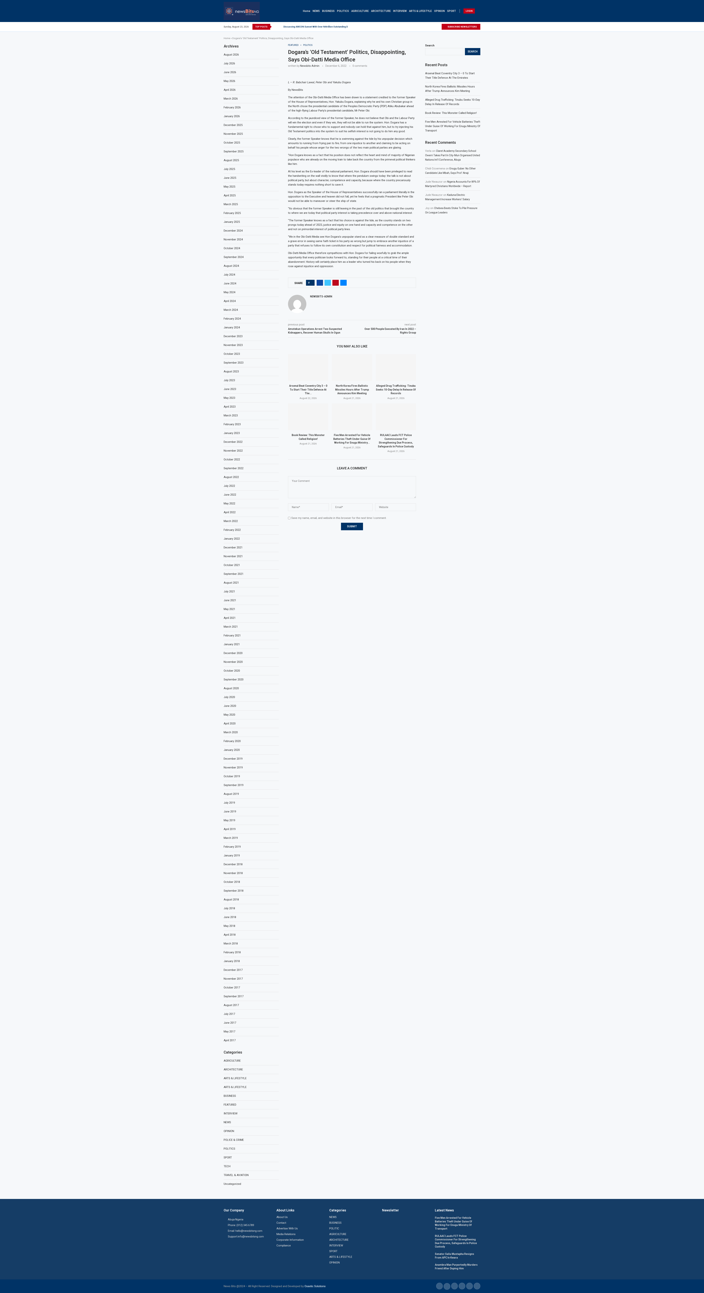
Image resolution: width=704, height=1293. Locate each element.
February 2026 (232, 107)
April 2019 (230, 829)
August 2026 (231, 54)
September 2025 (233, 151)
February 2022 (232, 530)
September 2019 (233, 785)
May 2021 (229, 609)
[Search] (478, 11)
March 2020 (231, 732)
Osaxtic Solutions (315, 1286)
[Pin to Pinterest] (335, 283)
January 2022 (232, 538)
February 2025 (232, 213)
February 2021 (232, 635)
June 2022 (230, 494)
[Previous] (275, 27)
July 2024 (229, 274)
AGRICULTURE (360, 11)
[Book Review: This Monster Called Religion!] (308, 416)
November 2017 (233, 978)
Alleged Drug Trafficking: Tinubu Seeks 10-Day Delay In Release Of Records (396, 389)
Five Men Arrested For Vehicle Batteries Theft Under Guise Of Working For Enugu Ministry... (352, 439)
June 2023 (230, 389)
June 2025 (230, 178)
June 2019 (230, 811)
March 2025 (231, 204)
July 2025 (229, 169)
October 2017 (232, 987)
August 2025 (231, 160)
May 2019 (229, 820)
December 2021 (233, 547)
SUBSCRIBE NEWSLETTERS (462, 26)
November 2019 (233, 767)
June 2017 (230, 1022)
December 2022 (233, 442)
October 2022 (232, 459)
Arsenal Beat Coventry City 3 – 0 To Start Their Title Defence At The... (308, 389)
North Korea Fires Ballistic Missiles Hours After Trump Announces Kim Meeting (352, 389)
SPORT (451, 11)
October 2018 (232, 882)
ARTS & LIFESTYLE (420, 11)
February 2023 (232, 424)
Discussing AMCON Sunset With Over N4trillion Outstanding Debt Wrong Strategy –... (327, 26)
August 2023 (231, 371)
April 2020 (230, 723)
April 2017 (230, 1040)
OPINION (439, 11)
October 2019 (232, 776)
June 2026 (230, 72)
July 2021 (229, 591)
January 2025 (232, 222)
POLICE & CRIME (234, 1140)
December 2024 (233, 230)
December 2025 (233, 125)
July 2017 (229, 1014)
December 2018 (233, 864)
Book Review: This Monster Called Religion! (451, 113)
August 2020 (231, 688)
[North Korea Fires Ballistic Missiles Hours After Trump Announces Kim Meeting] (352, 367)
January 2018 (232, 961)
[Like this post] (311, 283)
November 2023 (233, 345)
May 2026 (229, 81)
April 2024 (230, 301)
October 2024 (232, 248)
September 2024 (233, 257)
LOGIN (469, 11)
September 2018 (233, 890)
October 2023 (232, 354)
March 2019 (231, 838)
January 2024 (232, 327)
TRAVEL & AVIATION (236, 1175)
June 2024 (230, 283)
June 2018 (230, 917)
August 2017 (231, 1005)
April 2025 (230, 195)
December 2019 (233, 758)
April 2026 (230, 89)
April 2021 (230, 618)
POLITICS (343, 11)
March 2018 (231, 943)
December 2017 (233, 970)
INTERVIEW (400, 11)
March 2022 (231, 521)
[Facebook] (430, 26)
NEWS (316, 11)
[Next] (280, 27)
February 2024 (232, 318)
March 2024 (231, 310)
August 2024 (231, 266)
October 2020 (232, 670)
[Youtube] (438, 26)
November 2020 (233, 662)
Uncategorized (232, 1184)
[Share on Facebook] (320, 283)
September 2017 (233, 996)
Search (429, 45)
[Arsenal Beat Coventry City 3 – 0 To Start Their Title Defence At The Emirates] (308, 367)
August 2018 (231, 899)
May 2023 (229, 398)
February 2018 (232, 952)
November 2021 (233, 556)
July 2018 (229, 908)
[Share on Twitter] (327, 283)
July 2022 (229, 486)
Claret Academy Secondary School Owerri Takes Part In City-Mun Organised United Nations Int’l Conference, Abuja (452, 155)
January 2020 (232, 750)
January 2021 (232, 644)
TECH (227, 1166)
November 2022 (233, 450)
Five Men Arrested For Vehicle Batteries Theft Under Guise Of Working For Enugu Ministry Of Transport (452, 126)
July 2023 (229, 380)
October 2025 (232, 142)
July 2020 (229, 697)
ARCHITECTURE (381, 11)
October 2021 (232, 565)
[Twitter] (434, 26)
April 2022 (230, 512)
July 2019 (229, 802)
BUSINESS (328, 11)
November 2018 (233, 873)
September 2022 (233, 468)
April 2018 (230, 934)
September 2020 (233, 679)
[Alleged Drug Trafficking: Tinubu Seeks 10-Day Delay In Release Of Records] (396, 367)
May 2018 (229, 926)
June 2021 (230, 600)
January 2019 (232, 855)
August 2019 (231, 794)
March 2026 (231, 98)
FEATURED (230, 1104)
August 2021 (231, 582)
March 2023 (231, 415)
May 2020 (229, 714)
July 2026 (229, 63)
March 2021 (231, 626)
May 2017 (229, 1031)
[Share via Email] (343, 283)
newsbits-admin (309, 65)
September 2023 (233, 362)
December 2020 (233, 653)
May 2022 (229, 503)
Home (306, 11)
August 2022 (231, 477)
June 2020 (230, 706)
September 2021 (233, 574)
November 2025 (233, 133)
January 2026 (232, 116)
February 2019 (232, 846)
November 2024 (233, 239)
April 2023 (230, 406)
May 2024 (229, 292)
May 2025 (229, 186)
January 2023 (232, 433)
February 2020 (232, 741)
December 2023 (233, 336)
